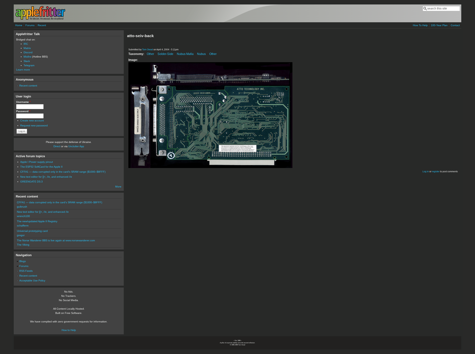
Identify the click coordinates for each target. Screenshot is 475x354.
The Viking (23, 244)
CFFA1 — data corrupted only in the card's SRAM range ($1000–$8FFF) (63, 171)
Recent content (28, 85)
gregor (21, 235)
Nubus (201, 54)
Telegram (29, 65)
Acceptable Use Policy (32, 280)
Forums (30, 25)
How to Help (69, 330)
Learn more (23, 69)
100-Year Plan (439, 25)
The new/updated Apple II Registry (37, 221)
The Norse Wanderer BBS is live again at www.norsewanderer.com (56, 240)
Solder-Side (165, 54)
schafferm (23, 225)
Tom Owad (147, 49)
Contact (455, 25)
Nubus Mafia (185, 54)
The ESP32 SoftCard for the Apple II (41, 166)
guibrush (22, 206)
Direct (56, 146)
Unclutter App (76, 146)
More (118, 186)
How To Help (420, 25)
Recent (42, 25)
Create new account (32, 120)
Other (150, 54)
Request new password (34, 125)
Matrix (27, 48)
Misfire (27, 56)
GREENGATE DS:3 (31, 181)
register (436, 171)
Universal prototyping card (32, 230)
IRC (26, 43)
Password (23, 111)
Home (18, 25)
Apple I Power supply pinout (36, 161)
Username (23, 101)
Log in (425, 171)
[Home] (40, 19)
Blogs (22, 261)
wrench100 (23, 216)
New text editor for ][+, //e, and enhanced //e (46, 176)
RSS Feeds (26, 270)
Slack (27, 61)
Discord (28, 52)
